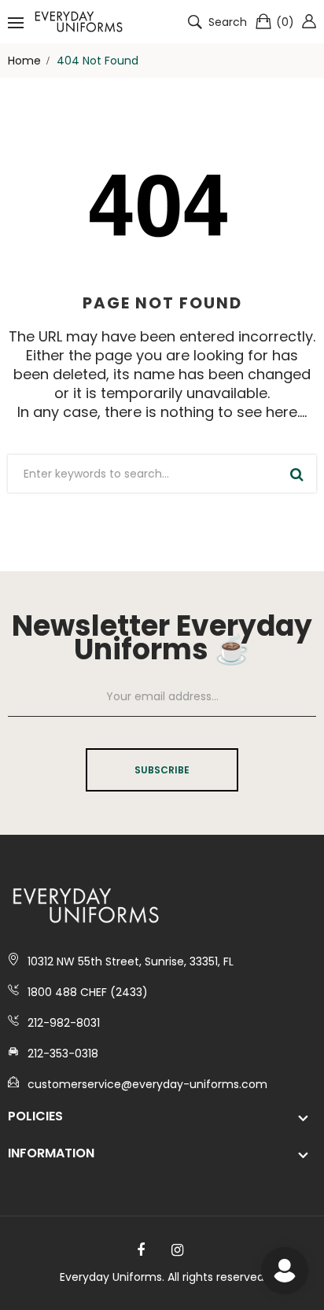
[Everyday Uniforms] (78, 21)
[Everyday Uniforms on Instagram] (177, 1250)
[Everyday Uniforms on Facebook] (140, 1250)
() (285, 22)
